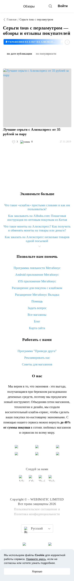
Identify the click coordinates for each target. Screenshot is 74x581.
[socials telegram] (52, 480)
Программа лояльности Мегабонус (37, 268)
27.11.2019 (65, 141)
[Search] (50, 6)
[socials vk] (22, 480)
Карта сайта (37, 328)
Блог (37, 321)
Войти (63, 6)
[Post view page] (37, 97)
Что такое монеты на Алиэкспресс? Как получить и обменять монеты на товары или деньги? (37, 228)
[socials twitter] (42, 480)
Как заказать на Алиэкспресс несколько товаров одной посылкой (37, 239)
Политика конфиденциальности (37, 514)
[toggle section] (40, 246)
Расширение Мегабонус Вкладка (37, 294)
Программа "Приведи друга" (37, 351)
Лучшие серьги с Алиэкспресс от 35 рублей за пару (31, 132)
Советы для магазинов (37, 364)
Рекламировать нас (37, 357)
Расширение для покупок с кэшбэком (37, 288)
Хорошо (37, 571)
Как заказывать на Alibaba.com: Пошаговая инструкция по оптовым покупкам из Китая (37, 217)
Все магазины (37, 314)
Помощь (37, 301)
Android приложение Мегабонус (37, 274)
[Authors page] (7, 142)
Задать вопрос (37, 308)
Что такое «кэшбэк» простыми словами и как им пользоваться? (37, 207)
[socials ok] (32, 480)
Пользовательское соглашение (35, 509)
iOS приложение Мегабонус (37, 281)
